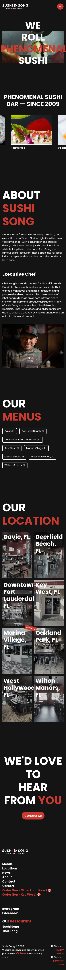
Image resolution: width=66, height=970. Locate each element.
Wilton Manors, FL (14, 465)
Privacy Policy (59, 951)
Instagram (10, 909)
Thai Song (10, 931)
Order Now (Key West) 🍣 (21, 895)
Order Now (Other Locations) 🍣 (26, 890)
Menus (7, 864)
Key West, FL (11, 448)
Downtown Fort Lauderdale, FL (22, 439)
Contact (8, 881)
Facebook (10, 913)
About (7, 877)
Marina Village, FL (36, 448)
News (6, 873)
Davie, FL (9, 431)
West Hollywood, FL (42, 456)
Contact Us (33, 816)
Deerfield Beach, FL (32, 431)
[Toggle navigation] (60, 6)
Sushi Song (10, 927)
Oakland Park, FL (14, 456)
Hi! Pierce (21, 953)
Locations (9, 868)
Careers (8, 886)
